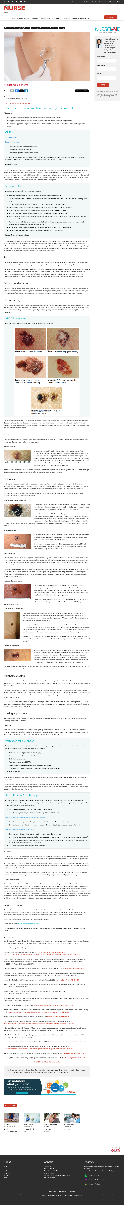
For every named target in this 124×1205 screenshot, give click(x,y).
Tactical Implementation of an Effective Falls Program (100, 1171)
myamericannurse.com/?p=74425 (28, 924)
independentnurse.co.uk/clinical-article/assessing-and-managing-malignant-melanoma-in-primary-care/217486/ (39, 1023)
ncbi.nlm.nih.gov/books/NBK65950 (58, 1017)
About (73, 1)
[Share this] (17, 90)
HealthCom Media (111, 1)
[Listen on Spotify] (87, 1175)
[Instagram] (12, 2)
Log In (118, 1)
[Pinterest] (25, 1)
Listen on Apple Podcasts (97, 1180)
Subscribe (7, 1175)
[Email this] (12, 90)
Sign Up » (103, 85)
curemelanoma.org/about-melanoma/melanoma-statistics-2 (55, 1005)
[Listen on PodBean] (87, 1184)
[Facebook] (4, 1)
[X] (8, 1)
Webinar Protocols (49, 1177)
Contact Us (79, 1)
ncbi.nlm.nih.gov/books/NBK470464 (75, 1058)
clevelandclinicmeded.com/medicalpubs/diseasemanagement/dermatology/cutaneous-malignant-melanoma (38, 1049)
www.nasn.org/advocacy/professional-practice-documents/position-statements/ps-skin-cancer (38, 1012)
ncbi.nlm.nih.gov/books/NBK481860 (72, 1053)
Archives (6, 1171)
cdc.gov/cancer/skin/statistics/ (75, 968)
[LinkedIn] (16, 1)
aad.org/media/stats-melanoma (52, 948)
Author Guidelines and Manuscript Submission (57, 1175)
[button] (119, 9)
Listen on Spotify (94, 1176)
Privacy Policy (62, 1191)
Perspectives (7, 1173)
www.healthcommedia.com (111, 1154)
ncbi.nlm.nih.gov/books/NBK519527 (67, 980)
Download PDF (82, 91)
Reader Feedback (49, 1173)
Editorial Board (8, 1169)
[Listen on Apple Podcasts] (87, 1180)
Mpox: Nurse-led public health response (50, 1127)
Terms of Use (52, 1191)
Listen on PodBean (95, 1184)
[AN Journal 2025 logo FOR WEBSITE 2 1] (14, 9)
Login (5, 1177)
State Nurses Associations (99, 1)
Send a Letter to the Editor (51, 1171)
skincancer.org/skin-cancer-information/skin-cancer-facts (68, 1042)
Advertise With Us (49, 1169)
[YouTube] (21, 1)
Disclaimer (72, 1191)
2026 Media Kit (87, 1)
